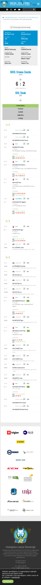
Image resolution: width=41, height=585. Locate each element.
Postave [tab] (20, 109)
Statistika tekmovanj (11, 17)
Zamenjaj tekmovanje (21, 27)
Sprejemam (7, 581)
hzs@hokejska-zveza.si (22, 568)
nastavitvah (16, 577)
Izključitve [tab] (20, 115)
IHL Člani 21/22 (34, 17)
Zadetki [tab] (20, 112)
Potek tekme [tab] (21, 106)
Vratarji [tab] (20, 118)
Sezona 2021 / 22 (23, 17)
